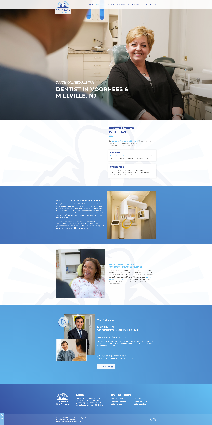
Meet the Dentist (140, 401)
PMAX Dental (78, 421)
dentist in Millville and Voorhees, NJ (137, 341)
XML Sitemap (70, 420)
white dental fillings (136, 343)
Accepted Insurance (118, 401)
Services (97, 4)
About (89, 4)
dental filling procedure (68, 221)
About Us (137, 398)
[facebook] (2, 423)
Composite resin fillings (119, 156)
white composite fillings (126, 145)
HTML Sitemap (61, 420)
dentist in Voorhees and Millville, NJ (125, 141)
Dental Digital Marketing (64, 421)
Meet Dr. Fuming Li (106, 320)
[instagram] (2, 419)
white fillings (77, 208)
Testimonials (137, 4)
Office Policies (116, 404)
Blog (145, 4)
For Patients (124, 4)
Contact (151, 4)
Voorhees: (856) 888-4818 (125, 358)
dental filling (66, 206)
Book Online (105, 367)
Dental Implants (110, 4)
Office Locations (140, 404)
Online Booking (117, 398)
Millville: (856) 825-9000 (106, 358)
